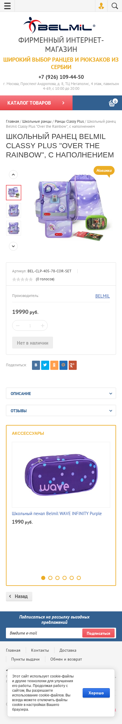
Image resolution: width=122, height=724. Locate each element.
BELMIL (102, 296)
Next (13, 246)
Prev (13, 174)
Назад (21, 596)
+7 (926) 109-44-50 (61, 76)
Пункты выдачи (25, 659)
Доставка (68, 650)
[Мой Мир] (64, 365)
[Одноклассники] (54, 365)
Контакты (40, 650)
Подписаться (98, 633)
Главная (13, 650)
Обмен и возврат (66, 659)
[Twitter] (45, 365)
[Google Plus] (73, 365)
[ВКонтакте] (36, 365)
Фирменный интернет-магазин (61, 44)
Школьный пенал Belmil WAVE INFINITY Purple (57, 513)
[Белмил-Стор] (59, 26)
